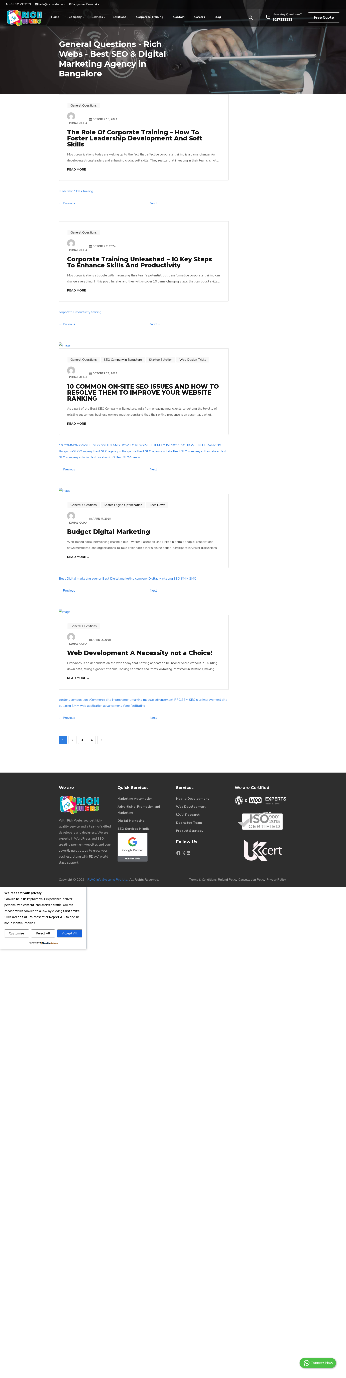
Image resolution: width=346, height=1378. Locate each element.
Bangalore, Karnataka (85, 4)
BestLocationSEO (102, 457)
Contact (179, 17)
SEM (184, 700)
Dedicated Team (189, 823)
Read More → (78, 169)
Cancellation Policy (251, 879)
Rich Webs (75, 820)
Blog (217, 17)
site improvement (208, 700)
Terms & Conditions (203, 879)
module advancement (158, 700)
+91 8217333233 (19, 4)
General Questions (83, 105)
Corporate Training (149, 17)
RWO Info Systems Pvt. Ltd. (107, 879)
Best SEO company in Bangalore (196, 451)
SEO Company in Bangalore (123, 359)
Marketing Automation (135, 798)
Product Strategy (189, 831)
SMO (192, 578)
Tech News (157, 505)
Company (75, 17)
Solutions (119, 17)
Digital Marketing (160, 578)
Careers (199, 17)
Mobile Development (192, 798)
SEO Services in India (134, 829)
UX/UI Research (188, 814)
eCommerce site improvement (110, 700)
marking (137, 700)
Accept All (69, 933)
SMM (184, 578)
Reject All (43, 933)
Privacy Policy (276, 879)
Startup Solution (160, 359)
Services (97, 17)
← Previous (67, 203)
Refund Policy (227, 879)
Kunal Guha (78, 123)
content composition (73, 700)
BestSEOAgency (128, 457)
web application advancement (101, 706)
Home (55, 17)
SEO (177, 578)
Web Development (191, 806)
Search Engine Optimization (123, 505)
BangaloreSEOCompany (76, 451)
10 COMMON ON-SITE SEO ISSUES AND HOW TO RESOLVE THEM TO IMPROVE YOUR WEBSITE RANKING (140, 445)
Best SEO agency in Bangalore (114, 451)
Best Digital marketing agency (80, 578)
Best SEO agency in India (154, 451)
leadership (66, 191)
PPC (177, 700)
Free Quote (324, 17)
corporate (65, 312)
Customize (16, 933)
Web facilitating (134, 706)
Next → (155, 203)
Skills (78, 191)
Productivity (81, 312)
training (88, 191)
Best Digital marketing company (125, 578)
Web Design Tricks (192, 359)
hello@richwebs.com (51, 4)
